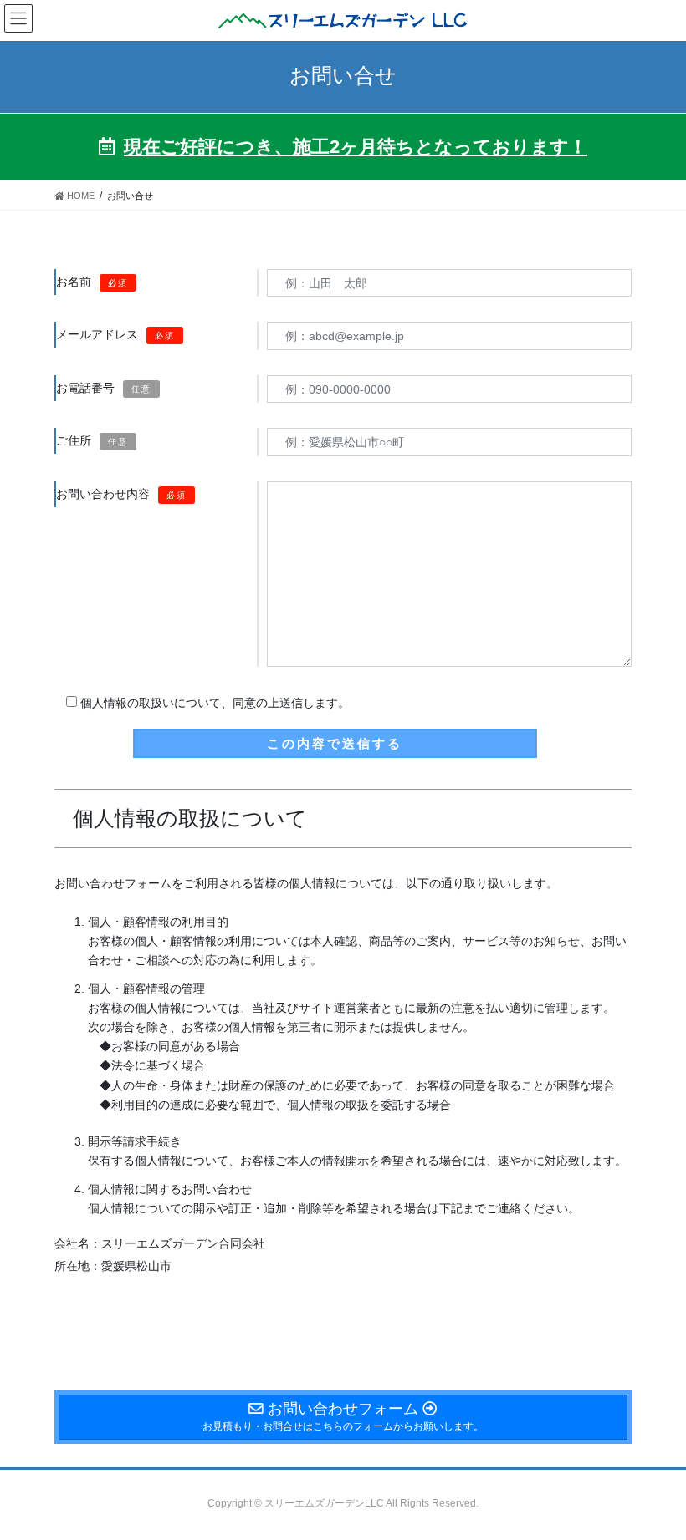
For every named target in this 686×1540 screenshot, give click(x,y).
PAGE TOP (654, 1479)
